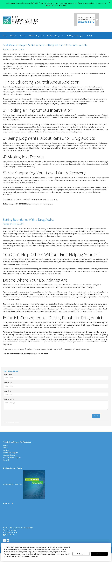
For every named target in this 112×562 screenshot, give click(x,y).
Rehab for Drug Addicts (15, 208)
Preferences (81, 554)
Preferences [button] (34, 556)
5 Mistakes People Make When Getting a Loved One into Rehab (45, 45)
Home (5, 36)
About (12, 36)
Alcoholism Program (54, 36)
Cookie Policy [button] (55, 554)
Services (22, 36)
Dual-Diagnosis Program (75, 36)
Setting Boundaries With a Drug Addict (28, 220)
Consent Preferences (11, 422)
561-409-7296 (37, 3)
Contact (89, 36)
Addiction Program (35, 36)
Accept (99, 554)
